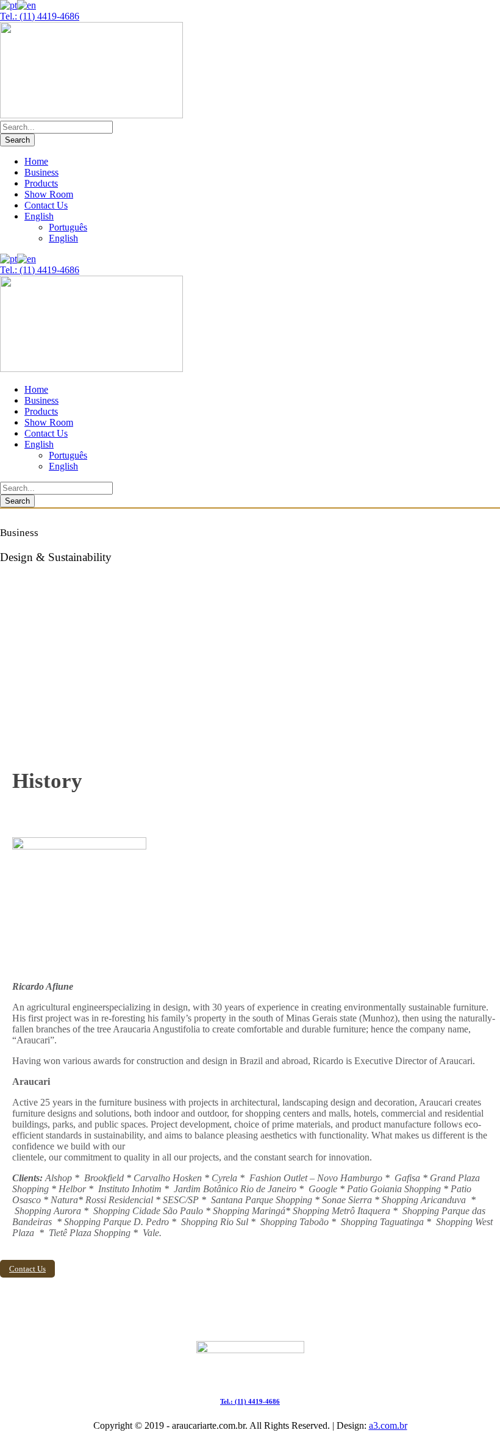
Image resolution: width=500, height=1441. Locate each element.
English (39, 216)
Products (41, 183)
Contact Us (46, 205)
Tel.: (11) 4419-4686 (39, 16)
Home (36, 161)
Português (68, 227)
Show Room (48, 194)
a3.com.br (388, 1425)
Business (41, 172)
